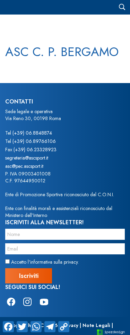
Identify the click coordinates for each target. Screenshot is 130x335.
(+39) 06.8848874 (32, 132)
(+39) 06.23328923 (35, 149)
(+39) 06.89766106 (34, 141)
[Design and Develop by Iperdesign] (111, 331)
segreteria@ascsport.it (26, 157)
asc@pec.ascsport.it (24, 166)
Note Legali (96, 325)
